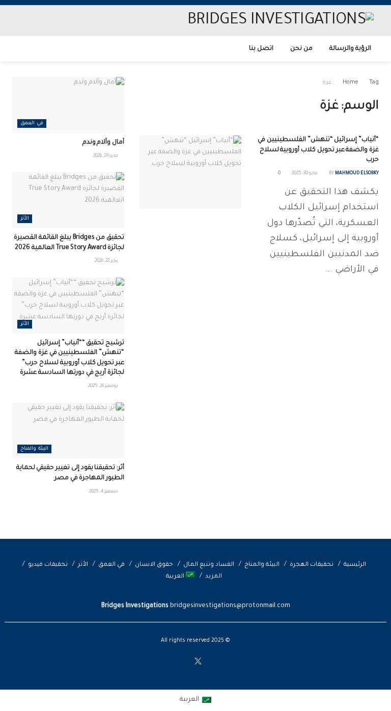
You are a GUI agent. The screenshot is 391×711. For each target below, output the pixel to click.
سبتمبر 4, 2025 (104, 492)
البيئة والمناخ (34, 449)
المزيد (213, 576)
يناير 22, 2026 (107, 261)
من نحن (301, 48)
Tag (374, 82)
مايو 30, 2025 (305, 173)
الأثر (24, 219)
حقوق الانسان (154, 565)
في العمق (31, 123)
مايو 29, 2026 (106, 156)
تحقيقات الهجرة (311, 565)
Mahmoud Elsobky (357, 173)
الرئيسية (355, 565)
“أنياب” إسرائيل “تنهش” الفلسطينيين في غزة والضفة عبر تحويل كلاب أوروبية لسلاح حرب (318, 149)
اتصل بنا (261, 48)
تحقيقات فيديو (48, 565)
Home (350, 82)
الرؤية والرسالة (350, 48)
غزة (327, 82)
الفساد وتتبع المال (208, 565)
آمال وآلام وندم (103, 142)
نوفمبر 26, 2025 (103, 386)
